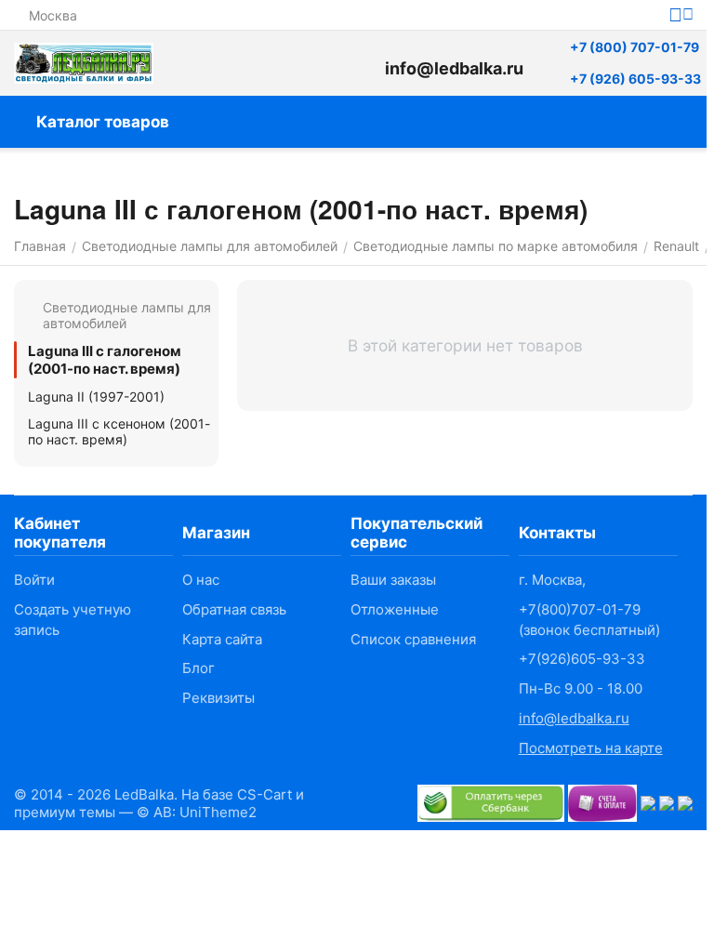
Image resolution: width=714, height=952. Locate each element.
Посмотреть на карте (591, 748)
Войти (34, 579)
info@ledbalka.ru (574, 718)
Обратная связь (234, 609)
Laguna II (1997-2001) (96, 396)
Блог (198, 668)
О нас (200, 579)
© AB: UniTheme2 (197, 812)
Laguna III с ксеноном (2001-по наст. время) (119, 431)
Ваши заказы (393, 579)
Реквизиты (218, 698)
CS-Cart (264, 794)
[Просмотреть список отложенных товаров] (320, 63)
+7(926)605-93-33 (582, 659)
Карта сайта (222, 639)
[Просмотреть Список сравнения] (274, 63)
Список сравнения (413, 639)
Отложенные (394, 609)
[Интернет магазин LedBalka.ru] (83, 63)
